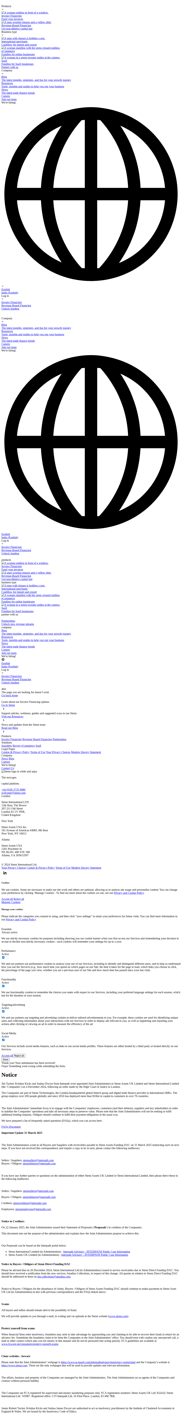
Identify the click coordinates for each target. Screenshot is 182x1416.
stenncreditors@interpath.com (30, 1203)
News (4, 758)
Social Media (8, 1033)
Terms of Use (37, 752)
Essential (6, 929)
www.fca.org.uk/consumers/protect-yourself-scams (29, 1344)
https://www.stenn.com (14, 1365)
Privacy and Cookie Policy (129, 892)
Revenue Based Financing (37, 739)
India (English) (9, 292)
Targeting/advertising (13, 1004)
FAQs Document (11, 1126)
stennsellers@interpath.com (38, 1160)
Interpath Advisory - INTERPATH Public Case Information (96, 1251)
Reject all (19, 898)
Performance (8, 950)
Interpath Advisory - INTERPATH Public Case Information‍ (94, 1254)
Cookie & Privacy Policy (15, 752)
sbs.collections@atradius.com (53, 1276)
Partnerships (59, 739)
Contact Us (7, 768)
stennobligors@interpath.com (39, 1163)
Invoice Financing (11, 739)
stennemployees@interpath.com (33, 1209)
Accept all (7, 898)
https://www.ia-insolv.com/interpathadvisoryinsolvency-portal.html (98, 1362)
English (5, 289)
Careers (5, 761)
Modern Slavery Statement (86, 752)
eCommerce (28, 745)
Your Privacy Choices (58, 752)
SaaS (38, 745)
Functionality (8, 979)
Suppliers (6, 745)
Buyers (17, 745)
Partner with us (9, 67)
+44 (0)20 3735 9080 (13, 789)
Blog (11, 758)
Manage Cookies (10, 902)
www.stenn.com (118, 1316)
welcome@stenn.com (13, 792)
